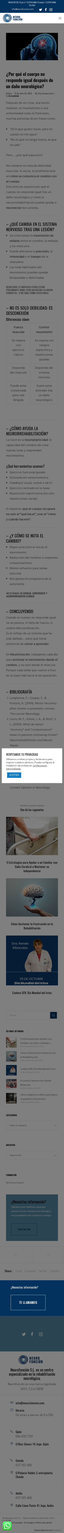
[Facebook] (46, 9)
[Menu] (59, 18)
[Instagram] (50, 9)
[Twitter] (40, 9)
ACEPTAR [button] (14, 774)
